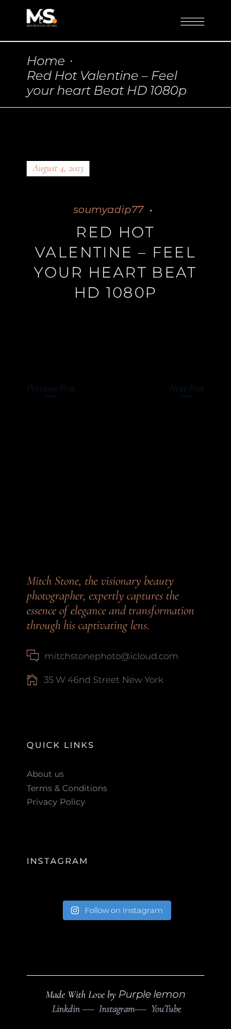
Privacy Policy (56, 801)
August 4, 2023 (58, 168)
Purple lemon (151, 994)
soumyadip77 (108, 209)
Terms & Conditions (67, 788)
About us (45, 774)
